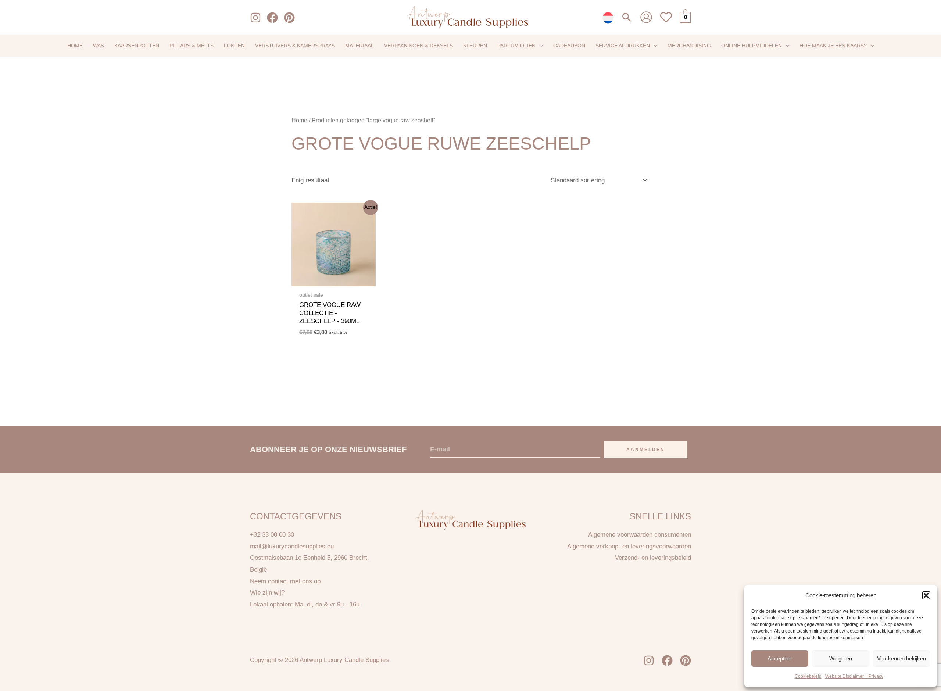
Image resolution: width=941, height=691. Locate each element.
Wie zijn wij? (267, 592)
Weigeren (840, 658)
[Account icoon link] (646, 17)
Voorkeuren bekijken (901, 658)
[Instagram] (255, 17)
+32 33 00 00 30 (272, 534)
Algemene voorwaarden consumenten (639, 534)
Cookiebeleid (808, 676)
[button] (926, 595)
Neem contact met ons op (285, 581)
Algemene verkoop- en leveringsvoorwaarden (629, 546)
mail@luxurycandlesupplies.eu (292, 546)
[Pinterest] (289, 17)
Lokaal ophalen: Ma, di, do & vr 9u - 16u (304, 604)
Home (299, 120)
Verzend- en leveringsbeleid (653, 557)
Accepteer (780, 658)
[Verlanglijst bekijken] (666, 21)
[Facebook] (272, 17)
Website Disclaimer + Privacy (854, 676)
